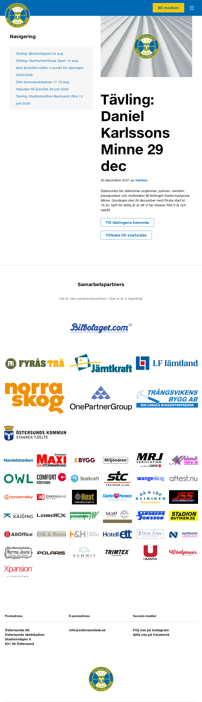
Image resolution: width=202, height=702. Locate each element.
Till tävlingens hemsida (127, 222)
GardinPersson (117, 497)
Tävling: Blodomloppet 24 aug (39, 53)
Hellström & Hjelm (84, 534)
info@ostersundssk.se (87, 630)
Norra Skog (35, 398)
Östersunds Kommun (35, 433)
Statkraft (84, 478)
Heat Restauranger (84, 497)
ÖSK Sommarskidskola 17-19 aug (42, 82)
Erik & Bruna (51, 534)
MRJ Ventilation (150, 460)
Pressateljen (84, 515)
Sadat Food (117, 515)
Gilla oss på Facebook (151, 634)
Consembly (18, 497)
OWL (18, 478)
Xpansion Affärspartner (18, 571)
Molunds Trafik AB (183, 460)
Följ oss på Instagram (151, 630)
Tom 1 (35, 328)
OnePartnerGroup (101, 398)
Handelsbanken (18, 460)
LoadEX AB (51, 515)
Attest (183, 478)
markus (141, 180)
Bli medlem (168, 8)
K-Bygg (84, 460)
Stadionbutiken (183, 515)
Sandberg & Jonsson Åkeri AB (150, 515)
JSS (183, 497)
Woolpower (183, 552)
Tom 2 (167, 328)
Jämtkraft (101, 363)
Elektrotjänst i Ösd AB (51, 497)
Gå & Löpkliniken (150, 497)
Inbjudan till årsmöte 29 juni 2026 (42, 89)
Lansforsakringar (167, 363)
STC (117, 478)
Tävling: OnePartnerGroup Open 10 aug (47, 60)
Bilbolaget (101, 328)
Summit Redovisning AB (84, 552)
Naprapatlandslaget (183, 534)
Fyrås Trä (35, 363)
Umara (150, 552)
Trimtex (117, 552)
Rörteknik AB (51, 478)
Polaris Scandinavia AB (51, 552)
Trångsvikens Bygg (167, 398)
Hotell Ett (117, 534)
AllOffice (18, 534)
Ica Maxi (51, 460)
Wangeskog (150, 478)
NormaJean (18, 552)
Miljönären (117, 460)
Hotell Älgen (150, 534)
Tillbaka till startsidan (126, 235)
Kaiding (18, 515)
